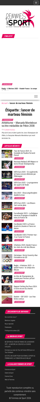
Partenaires (8, 327)
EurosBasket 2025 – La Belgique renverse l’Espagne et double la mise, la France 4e (26, 215)
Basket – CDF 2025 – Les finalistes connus (25, 298)
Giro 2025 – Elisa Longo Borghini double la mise (25, 194)
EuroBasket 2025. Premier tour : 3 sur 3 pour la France (25, 236)
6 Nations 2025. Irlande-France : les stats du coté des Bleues (25, 246)
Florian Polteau (9, 130)
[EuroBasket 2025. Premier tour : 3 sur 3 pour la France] (7, 238)
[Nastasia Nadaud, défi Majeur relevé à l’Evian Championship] (7, 165)
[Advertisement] (20, 60)
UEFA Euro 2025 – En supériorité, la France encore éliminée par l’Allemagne (26, 174)
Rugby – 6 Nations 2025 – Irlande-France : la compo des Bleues (19, 90)
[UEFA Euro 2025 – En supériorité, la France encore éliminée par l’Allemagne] (7, 175)
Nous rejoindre (9, 324)
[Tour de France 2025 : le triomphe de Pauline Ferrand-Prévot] (7, 154)
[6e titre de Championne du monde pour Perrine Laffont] (7, 279)
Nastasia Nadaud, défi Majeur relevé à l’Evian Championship (26, 162)
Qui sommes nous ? (11, 317)
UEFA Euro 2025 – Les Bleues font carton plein (24, 204)
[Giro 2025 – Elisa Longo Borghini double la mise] (7, 196)
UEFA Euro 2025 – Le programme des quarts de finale (26, 183)
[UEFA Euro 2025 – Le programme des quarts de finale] (7, 185)
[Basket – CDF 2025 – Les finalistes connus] (7, 300)
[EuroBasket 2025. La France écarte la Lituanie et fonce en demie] (7, 227)
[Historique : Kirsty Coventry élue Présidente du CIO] (7, 258)
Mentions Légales (10, 320)
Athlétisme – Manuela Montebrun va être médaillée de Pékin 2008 (19, 124)
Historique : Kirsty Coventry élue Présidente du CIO (26, 256)
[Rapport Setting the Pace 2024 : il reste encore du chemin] (7, 289)
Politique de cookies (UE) (12, 330)
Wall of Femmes (9, 379)
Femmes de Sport (10, 369)
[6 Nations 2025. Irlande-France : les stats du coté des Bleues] (7, 248)
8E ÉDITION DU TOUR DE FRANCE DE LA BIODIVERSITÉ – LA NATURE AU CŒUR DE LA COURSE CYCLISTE (20, 344)
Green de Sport (16, 336)
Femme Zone (9, 376)
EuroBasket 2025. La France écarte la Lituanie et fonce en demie (25, 226)
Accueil (5, 103)
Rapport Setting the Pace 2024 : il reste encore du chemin (25, 287)
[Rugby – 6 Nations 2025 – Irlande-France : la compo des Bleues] (7, 268)
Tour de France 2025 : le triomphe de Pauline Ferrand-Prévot (24, 153)
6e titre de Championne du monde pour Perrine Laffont (24, 277)
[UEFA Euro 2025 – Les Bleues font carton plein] (7, 206)
